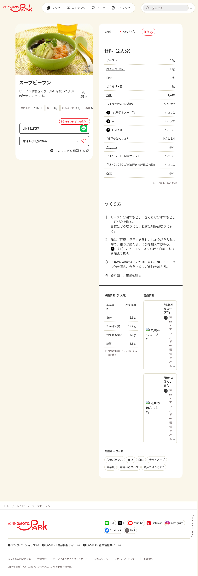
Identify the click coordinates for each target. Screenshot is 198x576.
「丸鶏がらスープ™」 (124, 112)
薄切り (161, 226)
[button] (166, 8)
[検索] (147, 8)
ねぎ (109, 95)
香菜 (109, 173)
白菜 (109, 78)
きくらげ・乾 (114, 86)
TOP (6, 506)
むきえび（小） (115, 69)
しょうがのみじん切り (119, 104)
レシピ (21, 506)
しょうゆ (117, 130)
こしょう (111, 147)
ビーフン (111, 60)
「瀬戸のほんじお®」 (118, 138)
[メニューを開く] (191, 8)
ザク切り (126, 226)
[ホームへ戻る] (17, 8)
